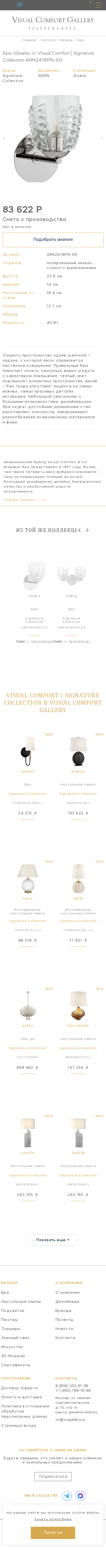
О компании (67, 1292)
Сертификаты (15, 1365)
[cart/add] (33, 825)
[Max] (79, 1496)
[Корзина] (86, 5)
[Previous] (80, 530)
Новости (64, 1329)
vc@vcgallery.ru (70, 1420)
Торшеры (10, 1329)
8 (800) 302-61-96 (71, 1386)
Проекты (64, 1320)
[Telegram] (19, 5)
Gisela (79, 76)
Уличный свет (15, 1338)
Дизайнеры (67, 1302)
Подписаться (53, 1476)
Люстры (9, 1320)
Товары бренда (19, 500)
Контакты (65, 1338)
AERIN (44, 76)
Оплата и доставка (21, 1397)
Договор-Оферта (19, 1388)
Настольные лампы (21, 1302)
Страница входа (18, 1425)
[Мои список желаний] (73, 5)
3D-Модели (13, 1356)
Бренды (63, 1311)
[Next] (87, 530)
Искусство (12, 1347)
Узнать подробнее (53, 1519)
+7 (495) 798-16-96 (73, 1390)
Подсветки (13, 1311)
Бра (5, 1292)
